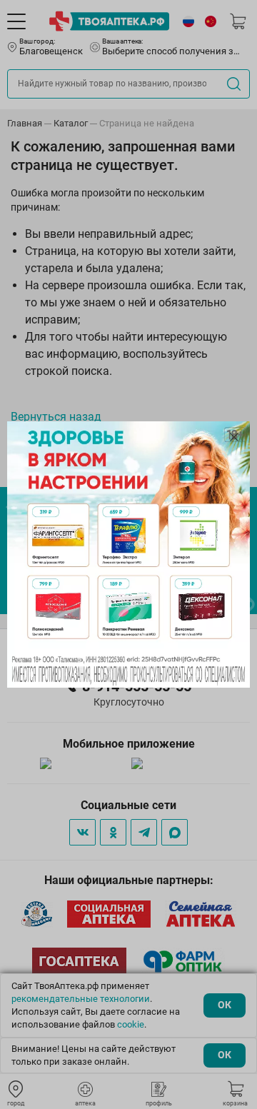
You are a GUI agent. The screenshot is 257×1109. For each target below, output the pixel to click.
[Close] (234, 437)
